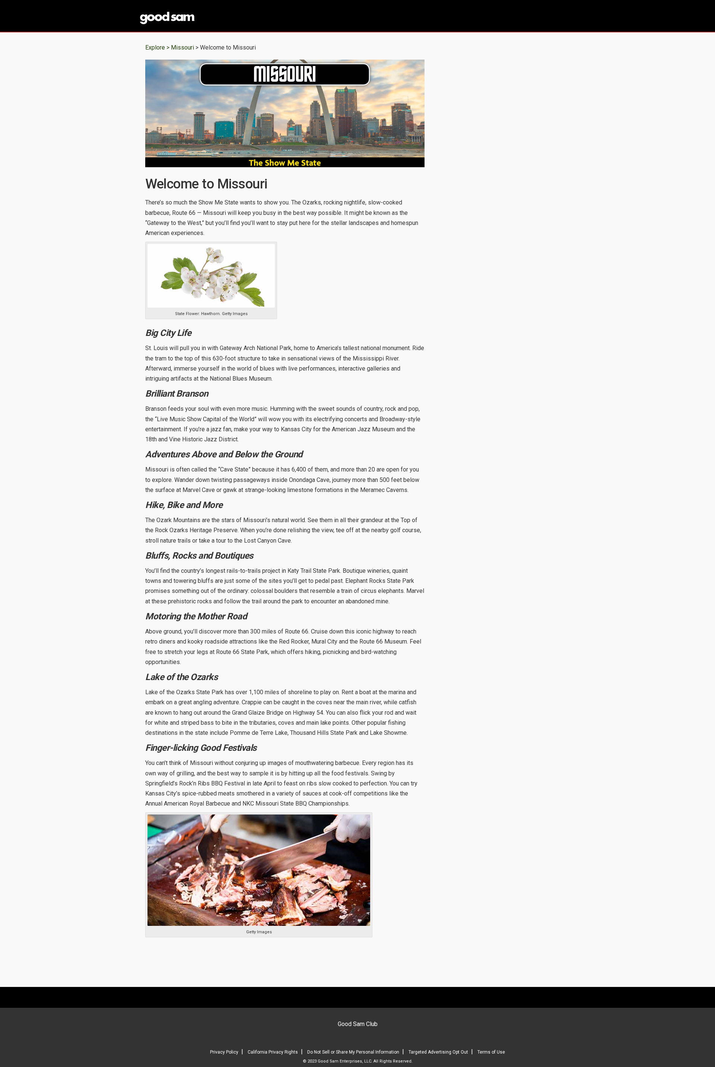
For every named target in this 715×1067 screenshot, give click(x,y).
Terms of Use (491, 1052)
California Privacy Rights (273, 1052)
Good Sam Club (358, 1024)
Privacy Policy (224, 1052)
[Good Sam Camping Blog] (190, 16)
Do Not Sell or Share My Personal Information (353, 1052)
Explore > (157, 47)
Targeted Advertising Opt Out (438, 1052)
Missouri (183, 47)
